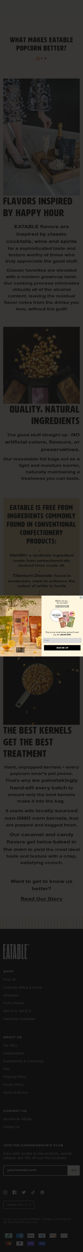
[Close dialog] (81, 597)
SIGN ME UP (62, 648)
